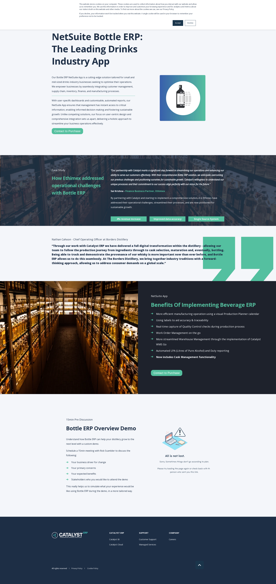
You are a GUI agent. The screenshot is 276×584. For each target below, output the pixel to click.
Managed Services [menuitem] (147, 544)
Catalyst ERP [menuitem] (116, 533)
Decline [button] (190, 23)
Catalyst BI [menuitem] (114, 539)
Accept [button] (178, 23)
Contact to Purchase (67, 131)
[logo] (70, 535)
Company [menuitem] (174, 533)
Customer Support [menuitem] (147, 539)
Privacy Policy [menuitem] (76, 568)
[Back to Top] (199, 565)
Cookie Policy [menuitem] (92, 568)
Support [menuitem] (143, 533)
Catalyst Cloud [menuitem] (116, 544)
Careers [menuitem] (172, 539)
